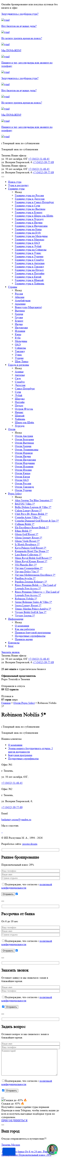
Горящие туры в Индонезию (31, 226)
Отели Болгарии (24, 439)
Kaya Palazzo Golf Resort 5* (30, 547)
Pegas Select (15, 493)
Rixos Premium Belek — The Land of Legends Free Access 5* (35, 586)
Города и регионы (18, 364)
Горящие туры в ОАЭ (27, 242)
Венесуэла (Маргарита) (28, 307)
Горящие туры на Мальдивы (31, 236)
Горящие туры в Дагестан (30, 198)
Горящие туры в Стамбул (29, 259)
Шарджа (20, 398)
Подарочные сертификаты (30, 635)
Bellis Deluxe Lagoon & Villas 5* (33, 507)
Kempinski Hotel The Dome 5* (32, 551)
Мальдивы (21, 341)
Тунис (18, 354)
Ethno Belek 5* (23, 530)
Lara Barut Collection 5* (28, 554)
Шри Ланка (21, 361)
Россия (19, 293)
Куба (18, 337)
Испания (20, 331)
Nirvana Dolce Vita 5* (27, 571)
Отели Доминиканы (26, 449)
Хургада (19, 425)
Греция (19, 314)
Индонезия (21, 327)
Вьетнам (20, 310)
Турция (19, 358)
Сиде (18, 378)
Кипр (18, 334)
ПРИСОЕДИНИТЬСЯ (14, 1120)
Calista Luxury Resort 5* (28, 510)
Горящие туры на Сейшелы (30, 249)
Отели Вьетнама (24, 442)
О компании (22, 625)
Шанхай (19, 415)
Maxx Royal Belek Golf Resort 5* (33, 558)
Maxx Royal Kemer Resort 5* (31, 561)
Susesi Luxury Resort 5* (28, 605)
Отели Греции (23, 446)
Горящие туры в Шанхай (29, 280)
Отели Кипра (22, 473)
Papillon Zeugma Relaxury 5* (31, 581)
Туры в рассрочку (18, 185)
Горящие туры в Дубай (28, 246)
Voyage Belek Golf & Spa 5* (30, 612)
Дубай (18, 395)
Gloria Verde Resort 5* (27, 541)
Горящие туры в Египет (28, 212)
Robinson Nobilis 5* (26, 598)
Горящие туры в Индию (29, 222)
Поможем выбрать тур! (9, 1151)
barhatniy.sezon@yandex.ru (16, 819)
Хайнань (20, 419)
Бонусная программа (20, 755)
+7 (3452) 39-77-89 (43, 162)
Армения (20, 303)
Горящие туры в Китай (28, 276)
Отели (11, 429)
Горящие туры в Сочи (27, 205)
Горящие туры (16, 188)
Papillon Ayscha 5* (25, 578)
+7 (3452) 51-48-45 (38, 158)
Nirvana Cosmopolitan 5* (29, 568)
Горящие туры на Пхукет (29, 270)
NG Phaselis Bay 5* (26, 564)
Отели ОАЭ (22, 480)
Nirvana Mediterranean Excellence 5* (35, 574)
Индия (19, 324)
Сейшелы (20, 347)
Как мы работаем (25, 629)
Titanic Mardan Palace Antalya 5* (33, 608)
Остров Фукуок (24, 408)
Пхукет (19, 405)
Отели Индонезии (25, 459)
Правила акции (24, 639)
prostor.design (29, 843)
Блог (11, 646)
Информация (15, 619)
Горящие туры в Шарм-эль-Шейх (34, 215)
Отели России (23, 483)
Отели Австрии (24, 436)
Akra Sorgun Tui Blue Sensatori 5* (34, 500)
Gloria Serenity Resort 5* (28, 537)
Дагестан (20, 385)
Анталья (20, 375)
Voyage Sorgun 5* (25, 615)
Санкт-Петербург (25, 388)
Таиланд (20, 351)
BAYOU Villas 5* (25, 503)
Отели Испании (24, 466)
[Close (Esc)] (2, 901)
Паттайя (19, 402)
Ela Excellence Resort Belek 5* (32, 527)
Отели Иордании (25, 463)
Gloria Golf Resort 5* (26, 534)
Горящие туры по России (29, 195)
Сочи (18, 392)
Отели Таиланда (24, 486)
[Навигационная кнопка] (2, 176)
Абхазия (19, 297)
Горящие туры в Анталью (30, 263)
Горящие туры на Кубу (28, 232)
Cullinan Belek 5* (24, 524)
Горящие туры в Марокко (29, 239)
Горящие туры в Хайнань (29, 283)
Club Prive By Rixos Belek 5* (31, 513)
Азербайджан (22, 300)
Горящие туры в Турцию (29, 256)
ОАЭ (18, 344)
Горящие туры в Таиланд (29, 266)
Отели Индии (23, 456)
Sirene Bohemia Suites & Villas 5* (33, 602)
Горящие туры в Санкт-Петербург (34, 202)
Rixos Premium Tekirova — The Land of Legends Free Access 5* (37, 593)
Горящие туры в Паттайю (29, 273)
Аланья (19, 371)
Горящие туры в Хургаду (29, 219)
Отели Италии (23, 469)
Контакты (13, 642)
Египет (19, 320)
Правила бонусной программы (33, 632)
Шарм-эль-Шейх (24, 422)
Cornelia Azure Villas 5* (28, 517)
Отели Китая (22, 476)
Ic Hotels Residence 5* (27, 544)
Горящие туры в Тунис (28, 253)
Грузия (19, 317)
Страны (12, 286)
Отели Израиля (24, 452)
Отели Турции (23, 490)
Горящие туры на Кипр (28, 229)
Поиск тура (14, 181)
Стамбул (20, 381)
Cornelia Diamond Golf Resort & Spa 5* (37, 520)
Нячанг (19, 412)
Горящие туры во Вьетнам (30, 209)
